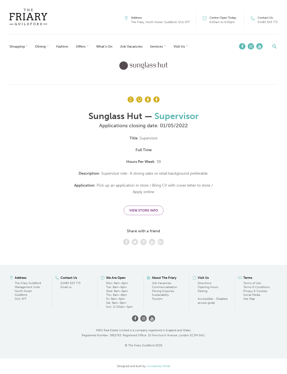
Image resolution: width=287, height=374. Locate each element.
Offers (81, 46)
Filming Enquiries (163, 291)
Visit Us (179, 46)
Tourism (157, 299)
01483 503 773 (268, 22)
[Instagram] (251, 46)
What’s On (104, 46)
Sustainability (160, 295)
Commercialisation (164, 287)
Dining (40, 46)
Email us (66, 287)
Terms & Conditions (256, 287)
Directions (204, 283)
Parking (202, 291)
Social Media (251, 295)
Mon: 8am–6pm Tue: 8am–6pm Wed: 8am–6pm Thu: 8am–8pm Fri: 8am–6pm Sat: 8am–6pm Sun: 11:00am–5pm (119, 295)
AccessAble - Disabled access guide (212, 301)
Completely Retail (158, 366)
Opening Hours (208, 287)
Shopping (17, 46)
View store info (143, 210)
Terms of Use (252, 283)
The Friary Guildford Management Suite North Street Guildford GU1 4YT (28, 291)
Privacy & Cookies (255, 291)
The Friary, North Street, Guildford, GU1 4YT (160, 22)
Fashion (62, 46)
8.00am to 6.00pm (222, 22)
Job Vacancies (131, 46)
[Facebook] (242, 46)
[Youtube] (259, 46)
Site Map (249, 299)
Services (156, 46)
